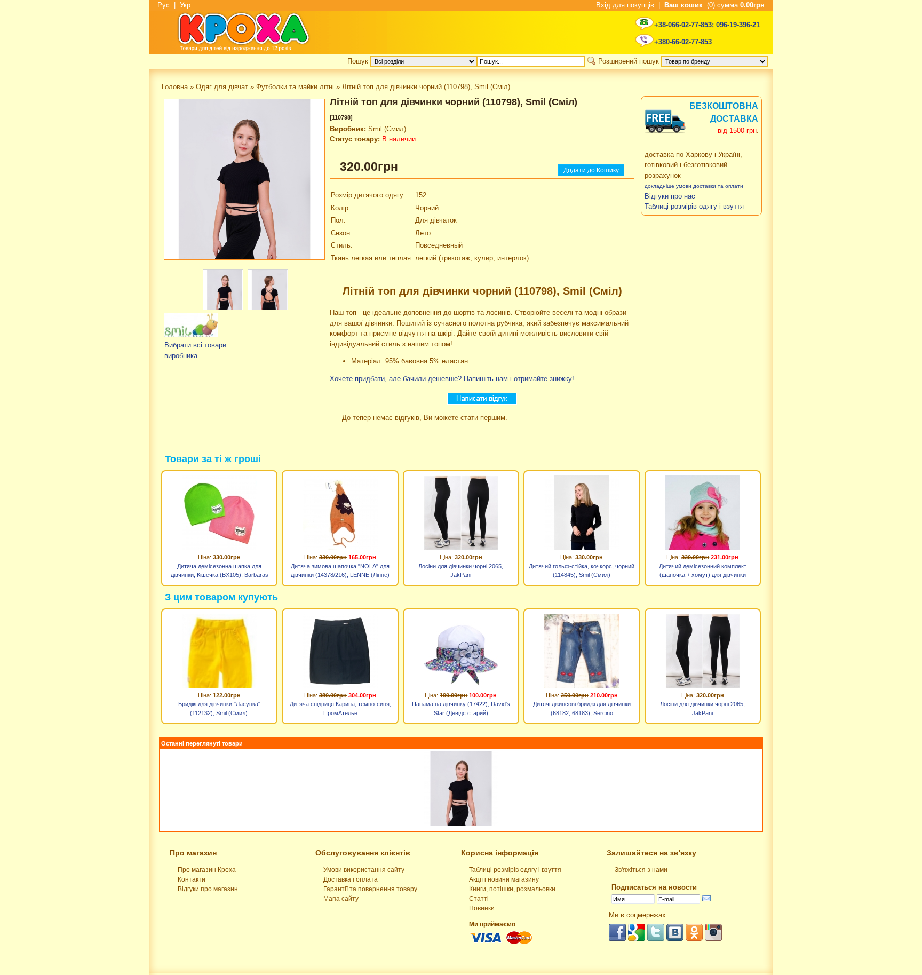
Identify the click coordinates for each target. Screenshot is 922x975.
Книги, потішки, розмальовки (512, 889)
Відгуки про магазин (208, 889)
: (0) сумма (714, 5)
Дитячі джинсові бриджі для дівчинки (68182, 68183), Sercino (582, 708)
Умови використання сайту (363, 870)
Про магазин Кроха (207, 870)
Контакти (191, 879)
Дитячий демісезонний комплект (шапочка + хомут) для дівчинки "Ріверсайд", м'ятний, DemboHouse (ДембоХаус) (702, 572)
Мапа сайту (341, 898)
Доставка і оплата (350, 879)
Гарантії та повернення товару (370, 889)
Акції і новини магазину (504, 879)
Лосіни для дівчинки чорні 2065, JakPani (460, 570)
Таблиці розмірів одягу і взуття (515, 870)
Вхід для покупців (625, 5)
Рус (163, 5)
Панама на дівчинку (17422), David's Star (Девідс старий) (461, 708)
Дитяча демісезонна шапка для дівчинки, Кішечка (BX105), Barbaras (219, 570)
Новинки (482, 908)
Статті (479, 898)
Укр (185, 5)
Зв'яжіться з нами (641, 870)
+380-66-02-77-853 (683, 42)
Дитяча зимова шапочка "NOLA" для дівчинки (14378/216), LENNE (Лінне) (340, 570)
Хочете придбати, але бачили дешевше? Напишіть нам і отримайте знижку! (452, 379)
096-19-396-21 (738, 25)
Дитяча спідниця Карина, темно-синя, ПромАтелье (340, 708)
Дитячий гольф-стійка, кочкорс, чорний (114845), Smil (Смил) (581, 570)
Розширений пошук (628, 61)
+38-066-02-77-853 (683, 25)
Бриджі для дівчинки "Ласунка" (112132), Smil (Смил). (219, 708)
